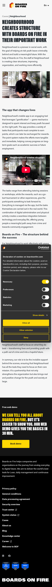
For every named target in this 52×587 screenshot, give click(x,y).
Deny (26, 337)
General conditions (11, 494)
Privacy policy (9, 489)
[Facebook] (11, 556)
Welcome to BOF (10, 547)
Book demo (15, 444)
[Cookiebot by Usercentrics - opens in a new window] (38, 248)
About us (6, 526)
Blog (4, 531)
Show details (38, 315)
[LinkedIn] (5, 556)
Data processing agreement (16, 499)
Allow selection (26, 330)
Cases (5, 520)
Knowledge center (11, 536)
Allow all (26, 323)
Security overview (11, 505)
